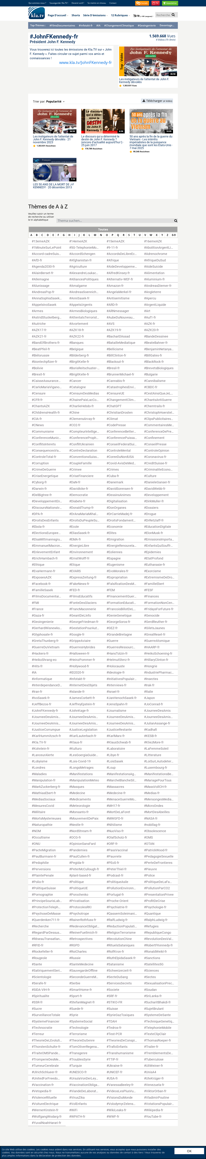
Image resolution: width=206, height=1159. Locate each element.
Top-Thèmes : (38, 25)
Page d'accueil (57, 15)
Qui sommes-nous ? (37, 3)
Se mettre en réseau (97, 3)
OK (189, 1151)
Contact (112, 3)
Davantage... (167, 25)
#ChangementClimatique (119, 25)
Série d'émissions (94, 15)
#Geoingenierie (147, 25)
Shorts (76, 15)
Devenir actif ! (78, 3)
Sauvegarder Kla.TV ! (59, 3)
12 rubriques (119, 15)
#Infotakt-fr (86, 25)
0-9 (174, 235)
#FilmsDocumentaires (62, 25)
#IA (98, 25)
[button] (142, 3)
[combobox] (115, 220)
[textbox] (115, 221)
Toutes (103, 229)
